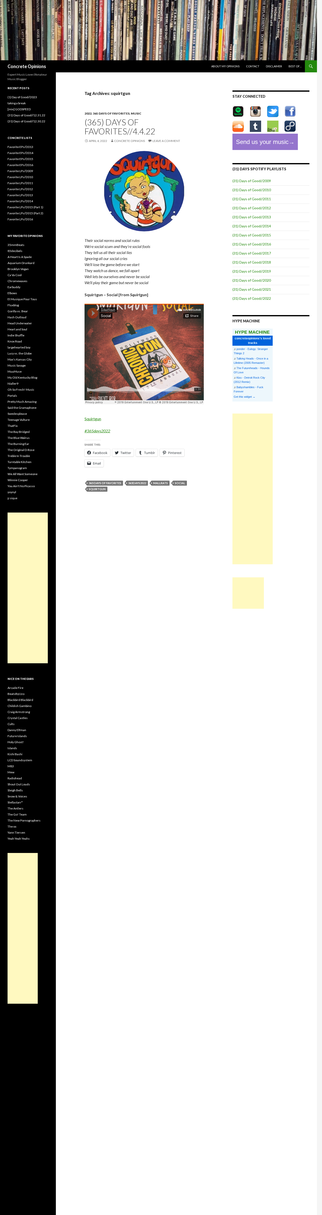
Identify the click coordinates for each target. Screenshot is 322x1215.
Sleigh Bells (15, 790)
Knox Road (15, 341)
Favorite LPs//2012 (20, 189)
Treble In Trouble (19, 456)
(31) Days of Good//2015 (251, 235)
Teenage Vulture (19, 420)
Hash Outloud (17, 317)
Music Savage (17, 365)
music (136, 113)
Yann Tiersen (16, 832)
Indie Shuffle (16, 335)
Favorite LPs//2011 (20, 183)
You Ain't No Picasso (21, 486)
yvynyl (12, 492)
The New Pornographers (24, 820)
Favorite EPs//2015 (20, 159)
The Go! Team (17, 814)
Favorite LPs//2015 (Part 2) (25, 213)
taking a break (17, 103)
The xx (12, 826)
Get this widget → (244, 396)
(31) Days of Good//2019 (251, 271)
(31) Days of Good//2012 (251, 208)
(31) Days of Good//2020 (251, 280)
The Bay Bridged (19, 432)
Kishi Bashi (15, 754)
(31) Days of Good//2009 (251, 181)
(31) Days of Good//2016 (251, 244)
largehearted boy (19, 347)
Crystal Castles (18, 718)
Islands (12, 748)
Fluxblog (13, 305)
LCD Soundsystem (20, 760)
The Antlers (15, 808)
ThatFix (13, 426)
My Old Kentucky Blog (22, 377)
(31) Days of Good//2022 (251, 298)
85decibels (15, 251)
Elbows (12, 293)
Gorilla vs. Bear (18, 311)
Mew (11, 772)
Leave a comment (166, 141)
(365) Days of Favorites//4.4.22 (120, 126)
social (180, 483)
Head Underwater (20, 323)
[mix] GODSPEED (19, 109)
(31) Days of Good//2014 (251, 226)
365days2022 (137, 483)
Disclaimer (274, 66)
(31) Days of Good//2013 (251, 217)
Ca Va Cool (15, 275)
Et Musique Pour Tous (22, 299)
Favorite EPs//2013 (20, 147)
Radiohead (15, 778)
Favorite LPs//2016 (20, 219)
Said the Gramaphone (22, 408)
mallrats (160, 483)
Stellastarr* (15, 802)
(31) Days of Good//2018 (251, 262)
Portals (12, 395)
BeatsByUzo (16, 694)
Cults (11, 724)
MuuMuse (15, 371)
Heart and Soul (17, 329)
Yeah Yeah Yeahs (19, 838)
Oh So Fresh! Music (21, 389)
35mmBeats (16, 245)
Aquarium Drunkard (21, 263)
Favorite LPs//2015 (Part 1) (25, 207)
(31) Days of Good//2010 (251, 190)
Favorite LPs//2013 (20, 195)
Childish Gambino (19, 706)
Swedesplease (17, 414)
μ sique (12, 498)
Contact (252, 66)
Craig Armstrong (19, 712)
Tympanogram (17, 468)
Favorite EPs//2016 (20, 165)
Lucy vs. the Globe (20, 353)
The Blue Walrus (19, 438)
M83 (11, 766)
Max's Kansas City (20, 359)
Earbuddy (14, 287)
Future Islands (17, 736)
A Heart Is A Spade (20, 257)
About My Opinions (225, 66)
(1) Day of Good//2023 (22, 97)
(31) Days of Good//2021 (251, 289)
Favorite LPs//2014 (20, 201)
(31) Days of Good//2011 (251, 199)
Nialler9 (13, 383)
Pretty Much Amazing (22, 401)
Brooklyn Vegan (18, 269)
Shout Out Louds (19, 784)
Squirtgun (93, 418)
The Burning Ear (18, 444)
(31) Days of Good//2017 (251, 253)
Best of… (295, 66)
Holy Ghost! (16, 742)
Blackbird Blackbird (20, 700)
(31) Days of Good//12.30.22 (26, 121)
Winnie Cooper (18, 480)
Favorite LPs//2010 (20, 177)
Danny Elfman (17, 730)
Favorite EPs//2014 (20, 153)
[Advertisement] (252, 489)
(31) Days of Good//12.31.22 (26, 115)
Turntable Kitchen (19, 462)
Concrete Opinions (27, 66)
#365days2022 (97, 430)
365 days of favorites (111, 113)
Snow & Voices (17, 796)
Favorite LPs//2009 (20, 171)
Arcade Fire (15, 688)
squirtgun (97, 489)
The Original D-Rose (21, 450)
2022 (88, 113)
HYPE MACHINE (252, 332)
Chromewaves (17, 281)
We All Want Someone (22, 474)
